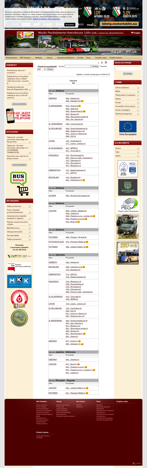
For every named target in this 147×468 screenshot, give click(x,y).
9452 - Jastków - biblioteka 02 (76, 211)
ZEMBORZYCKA (54, 170)
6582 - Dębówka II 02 (73, 101)
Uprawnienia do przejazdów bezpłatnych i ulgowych (16, 217)
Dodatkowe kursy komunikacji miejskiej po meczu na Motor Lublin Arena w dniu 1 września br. (18, 79)
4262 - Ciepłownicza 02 (74, 267)
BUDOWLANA (54, 177)
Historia (118, 148)
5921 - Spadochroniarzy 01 (75, 316)
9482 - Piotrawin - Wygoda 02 (76, 237)
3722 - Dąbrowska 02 (73, 289)
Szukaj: (61, 66)
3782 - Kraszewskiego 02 (75, 284)
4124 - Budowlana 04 (73, 269)
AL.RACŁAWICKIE (55, 128)
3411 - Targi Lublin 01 (73, 150)
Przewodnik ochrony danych (125, 106)
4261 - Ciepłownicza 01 (74, 180)
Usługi (49, 57)
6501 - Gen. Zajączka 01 (74, 323)
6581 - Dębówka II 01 (73, 344)
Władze (118, 99)
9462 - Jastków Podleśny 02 (76, 247)
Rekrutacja (99, 405)
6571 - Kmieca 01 (72, 341)
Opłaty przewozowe (14, 206)
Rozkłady (79, 405)
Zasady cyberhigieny (122, 110)
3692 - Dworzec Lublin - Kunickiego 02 (79, 292)
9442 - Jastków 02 (72, 213)
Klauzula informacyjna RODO (104, 420)
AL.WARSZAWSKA (55, 106)
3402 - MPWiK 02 (72, 299)
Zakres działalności (122, 87)
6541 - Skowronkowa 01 (74, 333)
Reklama (38, 57)
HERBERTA (53, 262)
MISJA (117, 91)
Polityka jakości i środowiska (125, 95)
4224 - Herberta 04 (72, 262)
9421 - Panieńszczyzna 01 (75, 367)
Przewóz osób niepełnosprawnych (61, 408)
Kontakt (80, 57)
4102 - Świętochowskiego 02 (76, 277)
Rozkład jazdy (11, 57)
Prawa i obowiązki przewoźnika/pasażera (15, 211)
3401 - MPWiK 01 (72, 148)
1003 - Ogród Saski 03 (74, 308)
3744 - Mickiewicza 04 (73, 281)
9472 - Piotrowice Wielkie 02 (76, 242)
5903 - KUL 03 (71, 311)
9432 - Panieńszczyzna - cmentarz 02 (79, 216)
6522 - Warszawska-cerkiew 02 (77, 116)
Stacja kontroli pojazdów (63, 405)
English (137, 33)
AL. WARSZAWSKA (55, 124)
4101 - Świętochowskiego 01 (76, 170)
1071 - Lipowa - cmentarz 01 (76, 143)
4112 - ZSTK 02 (71, 274)
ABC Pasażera (24, 57)
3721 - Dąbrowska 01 (73, 160)
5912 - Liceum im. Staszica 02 (76, 133)
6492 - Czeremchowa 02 (74, 124)
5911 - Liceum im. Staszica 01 (76, 313)
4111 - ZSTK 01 (71, 173)
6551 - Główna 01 (72, 336)
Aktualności (79, 407)
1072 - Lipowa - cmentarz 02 (76, 303)
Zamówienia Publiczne (65, 57)
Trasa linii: (103, 66)
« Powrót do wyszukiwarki (47, 66)
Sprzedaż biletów (13, 235)
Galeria (117, 155)
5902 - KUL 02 (71, 136)
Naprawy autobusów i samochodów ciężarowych (63, 411)
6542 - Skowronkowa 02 (74, 111)
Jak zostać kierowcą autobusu (104, 418)
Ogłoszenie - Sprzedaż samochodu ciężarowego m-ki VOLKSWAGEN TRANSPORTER (17, 148)
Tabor (117, 152)
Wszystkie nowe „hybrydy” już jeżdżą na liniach (17, 157)
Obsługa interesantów (14, 231)
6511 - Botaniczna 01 (73, 326)
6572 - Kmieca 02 (72, 106)
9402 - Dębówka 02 (72, 98)
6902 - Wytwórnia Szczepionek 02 (78, 195)
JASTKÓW (52, 211)
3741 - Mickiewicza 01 (73, 165)
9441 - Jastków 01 (72, 372)
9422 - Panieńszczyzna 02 (75, 219)
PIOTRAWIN (53, 237)
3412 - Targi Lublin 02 (73, 296)
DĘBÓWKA (53, 98)
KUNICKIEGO (54, 155)
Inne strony (80, 401)
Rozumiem (70, 25)
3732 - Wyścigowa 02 (73, 286)
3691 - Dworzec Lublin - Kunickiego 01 (79, 158)
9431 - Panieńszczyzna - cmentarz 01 (79, 370)
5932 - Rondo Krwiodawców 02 (76, 128)
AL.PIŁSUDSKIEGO (56, 148)
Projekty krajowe (115, 57)
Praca (87, 57)
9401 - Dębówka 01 (72, 359)
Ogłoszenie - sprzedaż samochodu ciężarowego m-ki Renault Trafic (17, 139)
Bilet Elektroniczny (13, 228)
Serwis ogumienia (61, 414)
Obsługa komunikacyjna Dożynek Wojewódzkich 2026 (17, 88)
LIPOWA (52, 141)
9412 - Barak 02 (71, 221)
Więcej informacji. (54, 19)
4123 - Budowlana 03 (73, 177)
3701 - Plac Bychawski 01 (75, 155)
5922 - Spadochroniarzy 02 (75, 131)
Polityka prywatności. (40, 19)
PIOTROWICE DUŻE (56, 242)
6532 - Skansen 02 (72, 114)
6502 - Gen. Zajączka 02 (74, 119)
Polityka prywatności (14, 239)
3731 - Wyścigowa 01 (73, 163)
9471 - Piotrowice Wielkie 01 (76, 393)
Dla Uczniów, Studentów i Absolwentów (103, 408)
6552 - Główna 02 (72, 108)
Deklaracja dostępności (123, 113)
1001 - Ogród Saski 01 (74, 141)
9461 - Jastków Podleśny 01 (76, 388)
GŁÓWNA (52, 195)
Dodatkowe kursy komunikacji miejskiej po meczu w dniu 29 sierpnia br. (17, 95)
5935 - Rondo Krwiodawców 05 (76, 320)
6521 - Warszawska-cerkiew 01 (77, 328)
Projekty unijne (101, 57)
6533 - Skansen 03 (72, 331)
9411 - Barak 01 (71, 364)
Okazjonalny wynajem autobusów (65, 416)
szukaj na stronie (123, 63)
